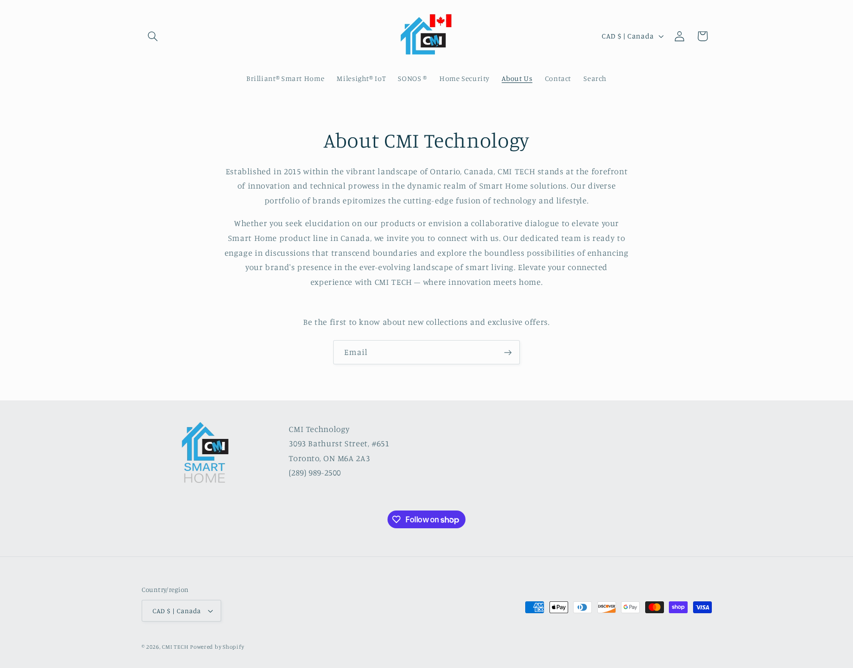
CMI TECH (175, 646)
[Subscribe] (508, 352)
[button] (153, 36)
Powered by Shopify (217, 646)
